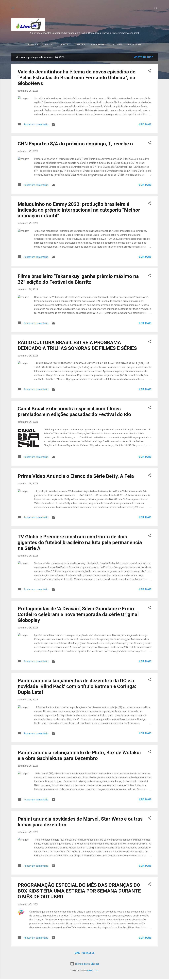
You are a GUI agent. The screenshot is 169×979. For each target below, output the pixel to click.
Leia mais (145, 124)
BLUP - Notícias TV (40, 44)
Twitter (79, 44)
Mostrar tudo (143, 57)
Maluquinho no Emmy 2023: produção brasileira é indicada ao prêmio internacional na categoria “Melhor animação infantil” (79, 210)
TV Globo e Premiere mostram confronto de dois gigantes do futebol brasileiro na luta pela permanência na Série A (80, 542)
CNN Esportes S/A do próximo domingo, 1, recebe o (75, 144)
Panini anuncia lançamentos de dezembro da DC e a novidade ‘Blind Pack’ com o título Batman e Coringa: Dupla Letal (77, 686)
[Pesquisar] (156, 9)
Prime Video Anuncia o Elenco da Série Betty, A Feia (76, 476)
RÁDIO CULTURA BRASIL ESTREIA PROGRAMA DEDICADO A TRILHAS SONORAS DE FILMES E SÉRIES (77, 345)
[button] (149, 71)
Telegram (134, 44)
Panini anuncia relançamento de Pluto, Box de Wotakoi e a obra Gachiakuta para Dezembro (79, 755)
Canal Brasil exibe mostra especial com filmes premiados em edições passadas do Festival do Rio (74, 411)
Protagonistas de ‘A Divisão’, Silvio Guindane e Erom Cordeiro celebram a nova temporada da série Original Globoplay (78, 614)
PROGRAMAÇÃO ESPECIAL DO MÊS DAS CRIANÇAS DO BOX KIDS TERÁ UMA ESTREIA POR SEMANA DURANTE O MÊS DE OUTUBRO (79, 890)
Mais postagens (84, 953)
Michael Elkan (93, 970)
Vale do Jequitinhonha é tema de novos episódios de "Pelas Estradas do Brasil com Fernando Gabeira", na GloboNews (76, 77)
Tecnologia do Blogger (86, 963)
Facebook (97, 44)
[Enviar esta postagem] (53, 125)
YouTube (116, 44)
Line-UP (63, 44)
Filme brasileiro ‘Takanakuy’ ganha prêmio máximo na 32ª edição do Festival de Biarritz (78, 279)
